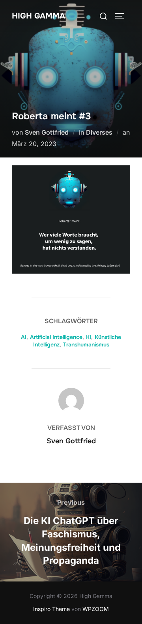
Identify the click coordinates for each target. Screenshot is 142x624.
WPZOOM (95, 608)
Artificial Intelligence (56, 337)
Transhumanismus (86, 344)
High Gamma (38, 16)
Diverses (99, 132)
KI (88, 337)
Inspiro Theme (51, 608)
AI (23, 337)
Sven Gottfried (47, 132)
